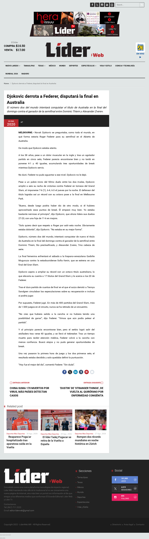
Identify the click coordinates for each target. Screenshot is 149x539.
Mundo (62, 66)
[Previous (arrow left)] (1, 538)
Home (6, 83)
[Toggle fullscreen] (7, 534)
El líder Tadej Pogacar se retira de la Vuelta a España (56, 441)
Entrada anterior (21, 383)
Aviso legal (128, 524)
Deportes (73, 66)
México (52, 66)
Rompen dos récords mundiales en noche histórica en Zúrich (88, 440)
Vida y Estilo (106, 66)
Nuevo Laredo (12, 66)
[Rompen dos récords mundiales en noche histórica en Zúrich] (91, 420)
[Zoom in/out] (9, 534)
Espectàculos (83, 502)
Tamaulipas (29, 66)
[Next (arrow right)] (4, 538)
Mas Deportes (19, 434)
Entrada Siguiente (92, 383)
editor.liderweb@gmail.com (22, 510)
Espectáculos (88, 66)
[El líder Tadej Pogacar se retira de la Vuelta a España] (56, 420)
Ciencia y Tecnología (125, 66)
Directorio (116, 524)
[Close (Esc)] (1, 534)
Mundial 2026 (12, 74)
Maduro (25, 74)
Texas (41, 66)
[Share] (4, 534)
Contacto (140, 524)
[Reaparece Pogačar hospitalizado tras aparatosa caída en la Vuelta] (22, 420)
